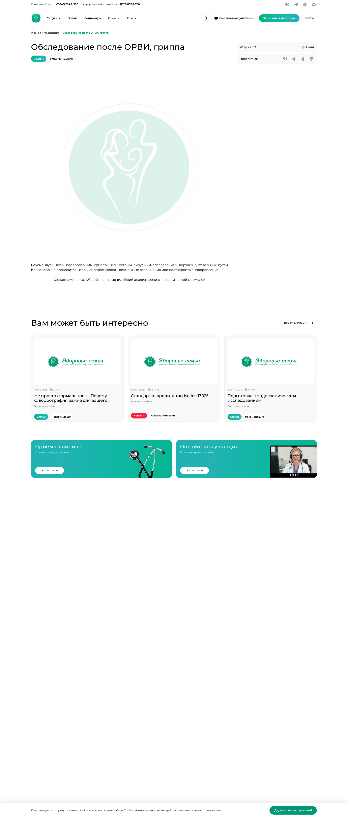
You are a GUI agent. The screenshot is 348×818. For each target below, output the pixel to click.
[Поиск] (205, 18)
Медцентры (93, 18)
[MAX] (314, 5)
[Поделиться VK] (285, 58)
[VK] (287, 5)
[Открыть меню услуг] (59, 18)
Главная (36, 32)
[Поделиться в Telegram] (293, 58)
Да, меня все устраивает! (293, 810)
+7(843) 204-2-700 (67, 4)
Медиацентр (52, 32)
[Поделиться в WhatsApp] (311, 58)
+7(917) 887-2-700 (129, 4)
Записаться (49, 470)
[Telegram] (296, 5)
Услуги (52, 18)
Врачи (72, 18)
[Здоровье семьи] (36, 18)
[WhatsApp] (305, 5)
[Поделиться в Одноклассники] (302, 58)
